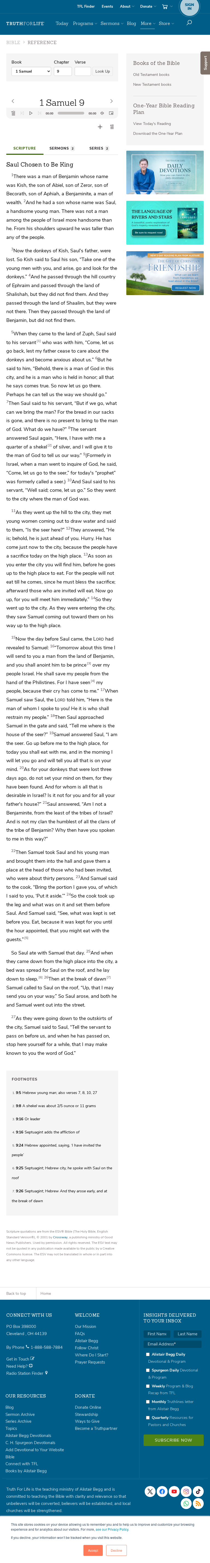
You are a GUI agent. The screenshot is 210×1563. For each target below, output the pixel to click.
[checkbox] (173, 1389)
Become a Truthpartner (96, 1428)
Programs (83, 23)
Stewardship (86, 1414)
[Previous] (22, 113)
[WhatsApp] (186, 1503)
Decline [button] (116, 1550)
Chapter (61, 62)
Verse (80, 62)
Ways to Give (87, 1421)
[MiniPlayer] (111, 113)
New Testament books (152, 84)
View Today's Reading (152, 123)
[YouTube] (174, 1491)
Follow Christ (86, 1348)
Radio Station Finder (25, 1373)
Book (16, 62)
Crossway (60, 1237)
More (146, 23)
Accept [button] (93, 1550)
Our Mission (85, 1326)
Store (164, 23)
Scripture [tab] (24, 148)
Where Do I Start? (91, 1355)
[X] (150, 1491)
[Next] (39, 113)
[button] (112, 127)
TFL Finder (86, 6)
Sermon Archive (20, 1414)
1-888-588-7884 (47, 1347)
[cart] (167, 6)
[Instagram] (186, 1491)
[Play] (31, 113)
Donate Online (88, 1407)
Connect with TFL (21, 1464)
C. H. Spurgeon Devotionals (30, 1442)
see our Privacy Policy (112, 1529)
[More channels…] (198, 1503)
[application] (62, 113)
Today (62, 23)
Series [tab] (98, 148)
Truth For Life (25, 23)
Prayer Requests (90, 1362)
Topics (11, 1428)
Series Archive (18, 1421)
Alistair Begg (86, 1341)
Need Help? (17, 1366)
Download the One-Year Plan (157, 133)
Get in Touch (18, 1359)
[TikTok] (198, 1491)
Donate (146, 6)
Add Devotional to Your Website (34, 1450)
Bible (9, 1457)
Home (45, 1293)
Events (107, 6)
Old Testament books (151, 74)
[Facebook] (162, 1491)
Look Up (102, 71)
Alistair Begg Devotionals (28, 1435)
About (125, 6)
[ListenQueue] (13, 113)
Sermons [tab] (61, 148)
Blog (131, 23)
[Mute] (102, 113)
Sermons (110, 23)
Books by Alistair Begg (26, 1471)
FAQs (80, 1333)
